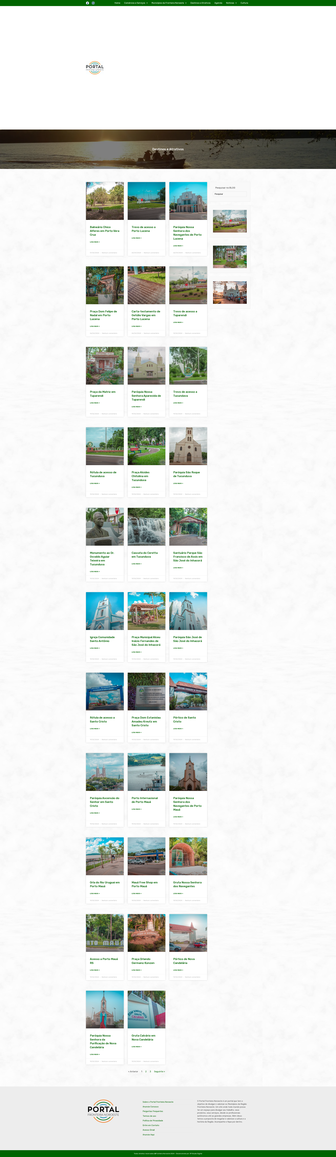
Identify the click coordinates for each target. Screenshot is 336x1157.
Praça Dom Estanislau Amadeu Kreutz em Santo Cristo (146, 721)
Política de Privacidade (153, 1120)
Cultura (244, 3)
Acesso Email (149, 1130)
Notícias (230, 3)
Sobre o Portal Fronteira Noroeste (158, 1102)
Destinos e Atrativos (200, 3)
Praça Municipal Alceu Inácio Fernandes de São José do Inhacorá (146, 641)
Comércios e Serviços (134, 3)
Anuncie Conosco (151, 1107)
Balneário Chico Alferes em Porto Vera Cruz (104, 230)
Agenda (218, 3)
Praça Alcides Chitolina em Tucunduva (140, 476)
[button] (136, 3)
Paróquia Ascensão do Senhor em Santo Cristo (104, 801)
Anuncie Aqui (148, 1134)
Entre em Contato (151, 1125)
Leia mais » (95, 242)
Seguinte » (159, 1071)
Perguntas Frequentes (153, 1111)
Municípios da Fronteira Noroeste (168, 3)
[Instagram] (93, 3)
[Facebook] (87, 3)
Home (117, 3)
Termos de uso (149, 1116)
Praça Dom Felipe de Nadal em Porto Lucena (103, 315)
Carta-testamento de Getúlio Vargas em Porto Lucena (146, 315)
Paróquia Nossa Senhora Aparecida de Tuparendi (146, 395)
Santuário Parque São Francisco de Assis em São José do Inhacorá (188, 556)
